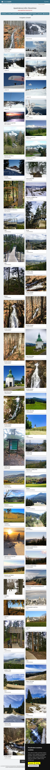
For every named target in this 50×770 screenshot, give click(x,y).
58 (21, 767)
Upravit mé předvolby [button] (33, 765)
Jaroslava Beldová (7, 178)
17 (16, 766)
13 (11, 766)
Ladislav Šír (28, 58)
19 (18, 766)
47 (8, 767)
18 (17, 766)
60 (24, 767)
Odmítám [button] (37, 763)
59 (23, 767)
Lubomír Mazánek (29, 198)
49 (10, 767)
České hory (4, 4)
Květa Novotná (29, 38)
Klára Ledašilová (29, 117)
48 (9, 767)
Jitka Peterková (29, 179)
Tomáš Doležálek (29, 548)
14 (12, 766)
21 (20, 766)
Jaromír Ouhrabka (7, 487)
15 (13, 766)
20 (19, 766)
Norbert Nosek (7, 468)
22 (22, 766)
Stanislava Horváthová (30, 489)
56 (19, 767)
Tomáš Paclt (28, 138)
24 (24, 766)
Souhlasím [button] (31, 763)
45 (6, 767)
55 (18, 767)
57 (20, 767)
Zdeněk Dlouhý (7, 525)
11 (8, 766)
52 (14, 767)
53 (15, 767)
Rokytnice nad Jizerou (20, 4)
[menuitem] (4, 13)
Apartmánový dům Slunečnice (31, 4)
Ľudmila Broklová (29, 231)
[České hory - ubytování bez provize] (7, 1)
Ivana (5, 597)
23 (23, 766)
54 (17, 767)
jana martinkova (29, 529)
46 (7, 767)
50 (12, 767)
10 (7, 766)
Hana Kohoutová (7, 157)
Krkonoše (9, 4)
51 (13, 767)
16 (14, 766)
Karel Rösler (28, 587)
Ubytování (13, 4)
